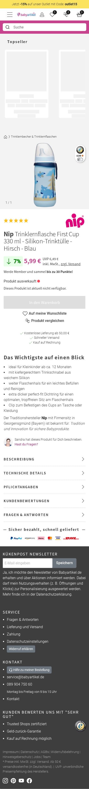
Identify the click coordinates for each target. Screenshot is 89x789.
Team (46, 757)
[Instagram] (7, 780)
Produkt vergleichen (47, 321)
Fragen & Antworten (23, 619)
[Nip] (75, 221)
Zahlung (13, 634)
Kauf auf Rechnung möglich (29, 738)
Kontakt (13, 699)
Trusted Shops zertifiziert (27, 724)
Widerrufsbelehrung (65, 752)
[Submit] (8, 27)
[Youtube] (23, 780)
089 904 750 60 (19, 684)
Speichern (64, 563)
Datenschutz (30, 752)
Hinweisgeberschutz (17, 757)
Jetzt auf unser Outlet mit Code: (44, 4)
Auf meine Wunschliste (48, 313)
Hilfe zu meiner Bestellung (31, 670)
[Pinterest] (15, 780)
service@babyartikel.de (25, 677)
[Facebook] (30, 780)
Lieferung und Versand (25, 627)
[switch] (80, 159)
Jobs (37, 757)
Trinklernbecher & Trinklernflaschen (34, 136)
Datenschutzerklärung (53, 594)
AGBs (45, 752)
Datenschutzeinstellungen (27, 641)
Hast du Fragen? (26, 444)
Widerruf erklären (21, 649)
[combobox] (44, 27)
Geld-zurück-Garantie (24, 731)
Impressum (11, 752)
